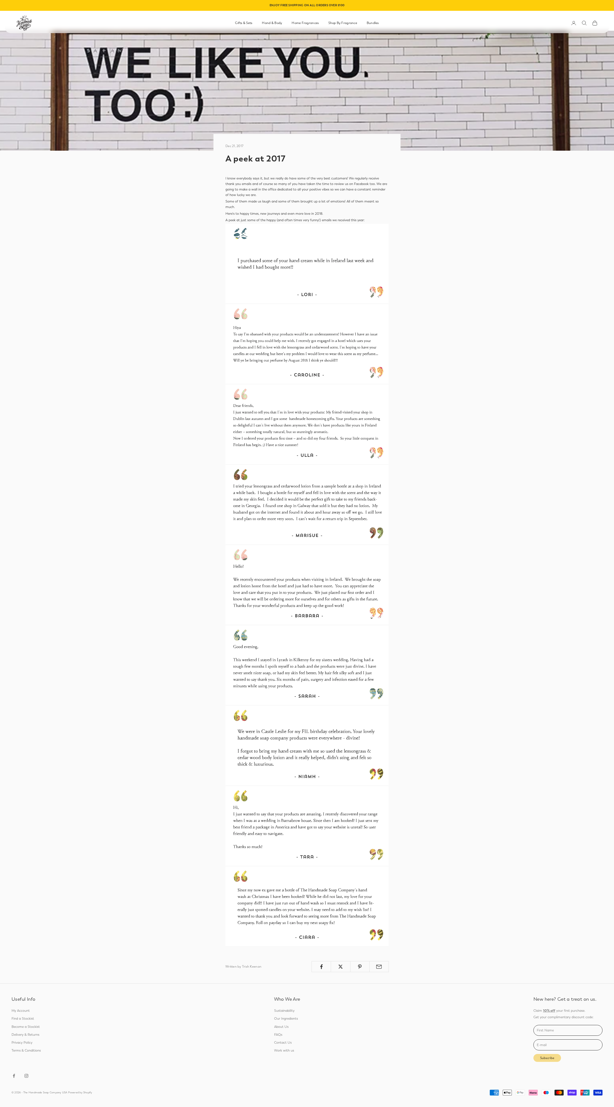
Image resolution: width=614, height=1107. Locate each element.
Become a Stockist (26, 1027)
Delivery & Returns (25, 1035)
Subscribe (547, 1058)
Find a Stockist (23, 1019)
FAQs (278, 1035)
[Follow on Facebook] (14, 1075)
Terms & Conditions (26, 1050)
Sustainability (284, 1011)
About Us (281, 1027)
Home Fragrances (305, 23)
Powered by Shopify (80, 1092)
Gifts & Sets (243, 23)
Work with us (284, 1050)
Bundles (373, 23)
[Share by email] (379, 966)
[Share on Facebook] (321, 966)
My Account (21, 1011)
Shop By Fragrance (342, 23)
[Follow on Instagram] (26, 1075)
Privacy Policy (22, 1043)
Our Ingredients (286, 1019)
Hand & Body (272, 23)
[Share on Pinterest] (359, 966)
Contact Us (283, 1043)
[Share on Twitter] (340, 966)
